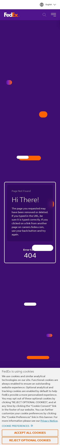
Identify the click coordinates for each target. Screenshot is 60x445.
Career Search (44, 15)
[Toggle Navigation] (53, 14)
